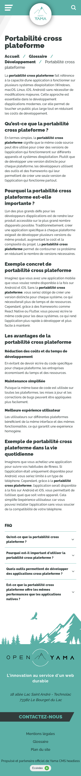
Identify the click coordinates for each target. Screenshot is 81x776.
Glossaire (38, 56)
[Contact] (40, 657)
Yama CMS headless (65, 761)
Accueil (12, 56)
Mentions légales (40, 734)
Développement (20, 62)
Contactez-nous (40, 717)
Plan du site (40, 749)
